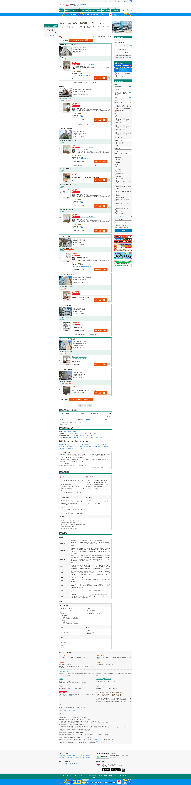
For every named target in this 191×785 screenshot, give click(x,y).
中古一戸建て (92, 10)
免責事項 (106, 775)
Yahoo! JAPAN (107, 1)
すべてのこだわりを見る (126, 216)
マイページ (124, 57)
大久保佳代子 (126, 1)
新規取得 (84, 4)
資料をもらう (100, 78)
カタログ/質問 (115, 10)
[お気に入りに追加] (109, 78)
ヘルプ (113, 1)
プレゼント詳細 (69, 695)
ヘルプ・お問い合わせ (123, 775)
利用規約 (89, 775)
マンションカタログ (63, 763)
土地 (103, 10)
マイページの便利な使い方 (51, 35)
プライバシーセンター (80, 775)
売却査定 (108, 10)
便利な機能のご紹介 (114, 757)
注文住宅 (99, 10)
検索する (124, 231)
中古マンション (77, 10)
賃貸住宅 (61, 10)
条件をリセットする (128, 45)
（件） (62, 416)
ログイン (76, 5)
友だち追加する (104, 756)
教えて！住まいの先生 (75, 763)
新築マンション (68, 10)
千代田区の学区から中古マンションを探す (101, 468)
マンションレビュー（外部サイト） (93, 739)
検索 (131, 1)
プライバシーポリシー (68, 775)
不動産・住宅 (62, 755)
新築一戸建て (85, 10)
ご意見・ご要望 (112, 775)
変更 (130, 86)
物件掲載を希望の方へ (97, 775)
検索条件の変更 (119, 81)
